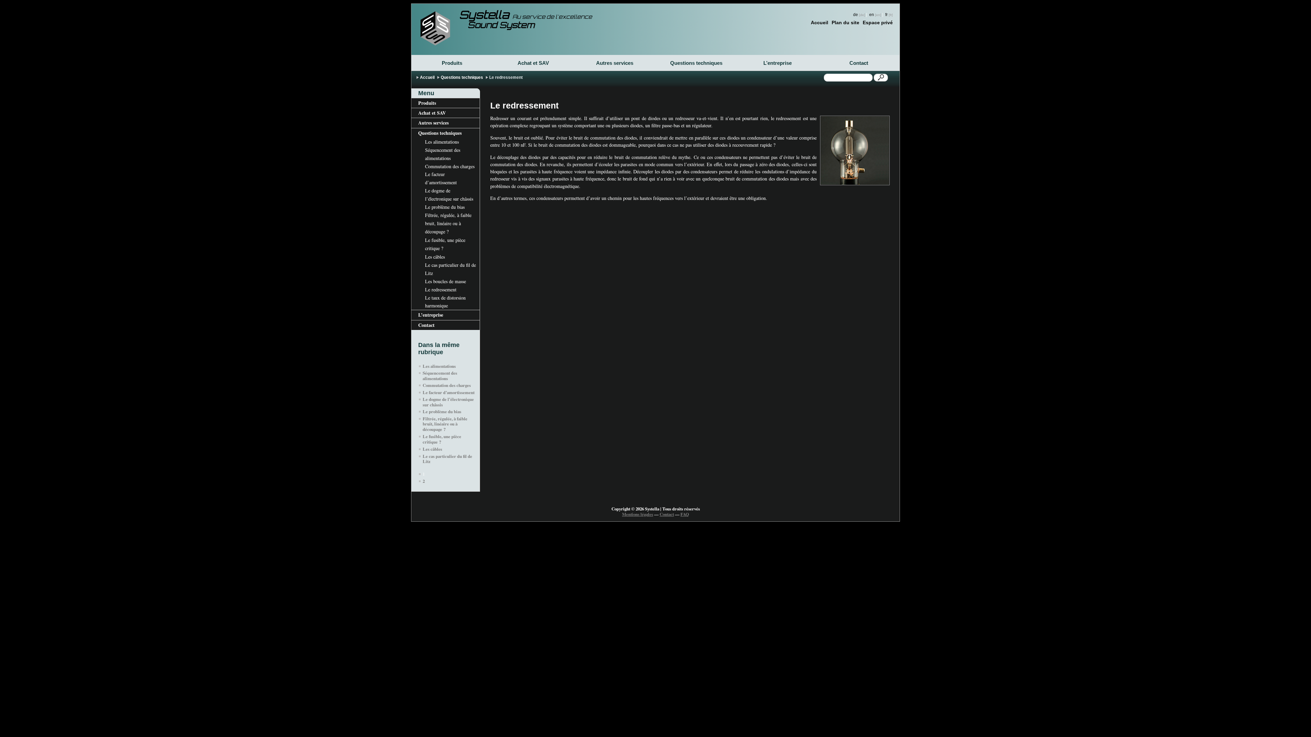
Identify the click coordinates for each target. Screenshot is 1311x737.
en (871, 14)
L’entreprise (777, 63)
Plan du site (845, 22)
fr (886, 14)
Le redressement (440, 289)
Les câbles (435, 257)
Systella (525, 16)
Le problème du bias (445, 207)
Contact (858, 63)
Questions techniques (696, 63)
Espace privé (878, 22)
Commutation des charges (450, 166)
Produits (452, 63)
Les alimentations (442, 142)
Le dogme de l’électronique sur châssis (449, 194)
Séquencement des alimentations (442, 154)
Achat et (533, 63)
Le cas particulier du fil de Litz (450, 269)
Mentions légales (637, 514)
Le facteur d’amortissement (441, 178)
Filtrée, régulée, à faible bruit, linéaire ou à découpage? (448, 223)
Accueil (819, 22)
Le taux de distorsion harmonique (445, 301)
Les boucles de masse (445, 281)
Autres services (614, 63)
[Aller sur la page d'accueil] (435, 28)
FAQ (684, 514)
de (855, 14)
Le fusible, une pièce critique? (445, 244)
